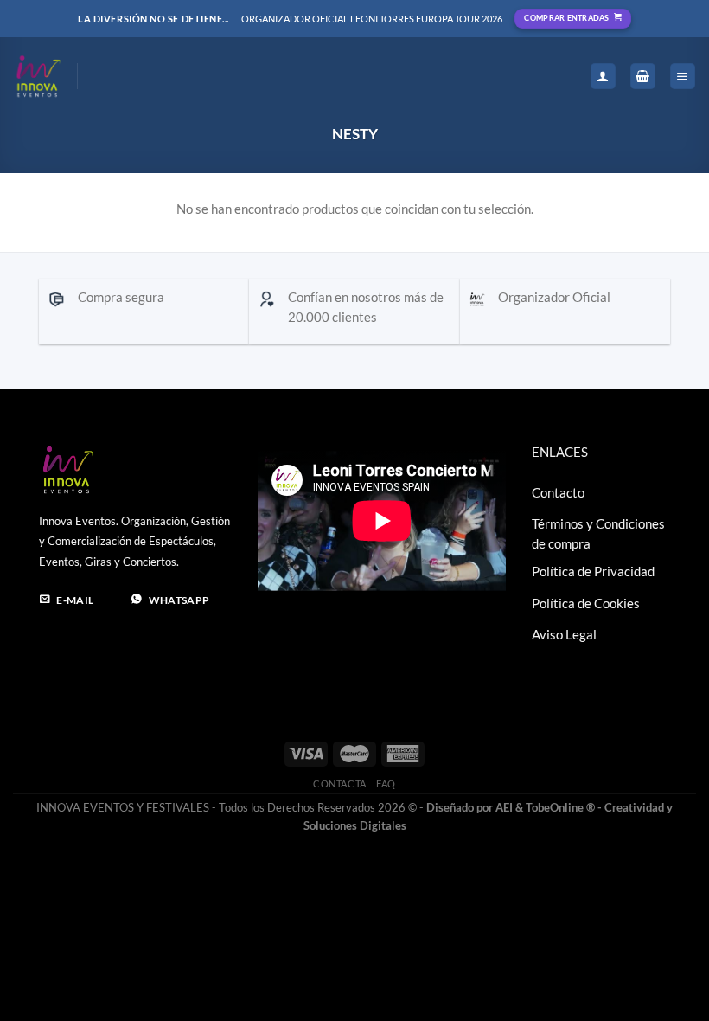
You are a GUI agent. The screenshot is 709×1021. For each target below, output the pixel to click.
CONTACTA (339, 783)
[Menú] (682, 76)
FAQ (386, 783)
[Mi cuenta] (603, 76)
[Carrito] (642, 76)
